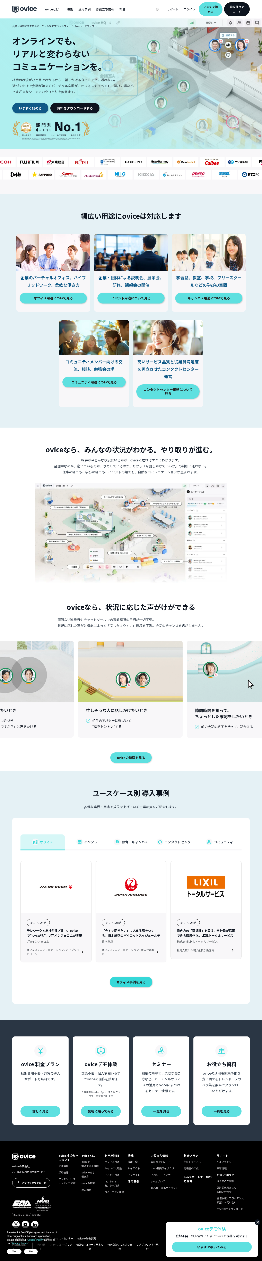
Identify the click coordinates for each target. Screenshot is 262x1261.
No (31, 1251)
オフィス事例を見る (131, 981)
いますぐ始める (30, 108)
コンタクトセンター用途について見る (168, 391)
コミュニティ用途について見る (94, 382)
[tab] (42, 842)
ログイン (189, 9)
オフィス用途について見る (53, 298)
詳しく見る (40, 1111)
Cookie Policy (35, 1239)
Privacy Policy (20, 1243)
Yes (14, 1251)
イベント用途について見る (131, 298)
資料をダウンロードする (75, 108)
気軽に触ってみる (101, 1111)
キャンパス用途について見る (208, 298)
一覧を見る (161, 1111)
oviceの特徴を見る (131, 757)
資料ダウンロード (237, 9)
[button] (52, 9)
